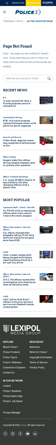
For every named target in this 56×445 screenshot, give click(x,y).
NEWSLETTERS (18, 3)
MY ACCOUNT (33, 3)
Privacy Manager (11, 412)
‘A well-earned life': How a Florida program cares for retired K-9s (17, 103)
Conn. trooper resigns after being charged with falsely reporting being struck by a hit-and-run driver (17, 258)
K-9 (4, 98)
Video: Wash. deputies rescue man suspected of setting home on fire (19, 143)
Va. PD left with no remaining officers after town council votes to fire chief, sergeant (19, 213)
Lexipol (23, 425)
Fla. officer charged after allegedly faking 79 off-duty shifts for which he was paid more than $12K (18, 236)
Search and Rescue (12, 137)
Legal (5, 252)
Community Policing (12, 117)
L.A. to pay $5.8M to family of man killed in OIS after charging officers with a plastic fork (19, 183)
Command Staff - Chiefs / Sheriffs (19, 207)
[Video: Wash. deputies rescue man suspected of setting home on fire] (46, 140)
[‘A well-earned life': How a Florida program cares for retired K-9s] (46, 100)
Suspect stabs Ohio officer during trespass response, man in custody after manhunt (19, 163)
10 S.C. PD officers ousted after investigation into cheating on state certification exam (19, 282)
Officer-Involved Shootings (15, 177)
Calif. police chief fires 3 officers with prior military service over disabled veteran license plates (18, 303)
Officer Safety (9, 157)
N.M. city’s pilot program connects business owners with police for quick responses (19, 123)
